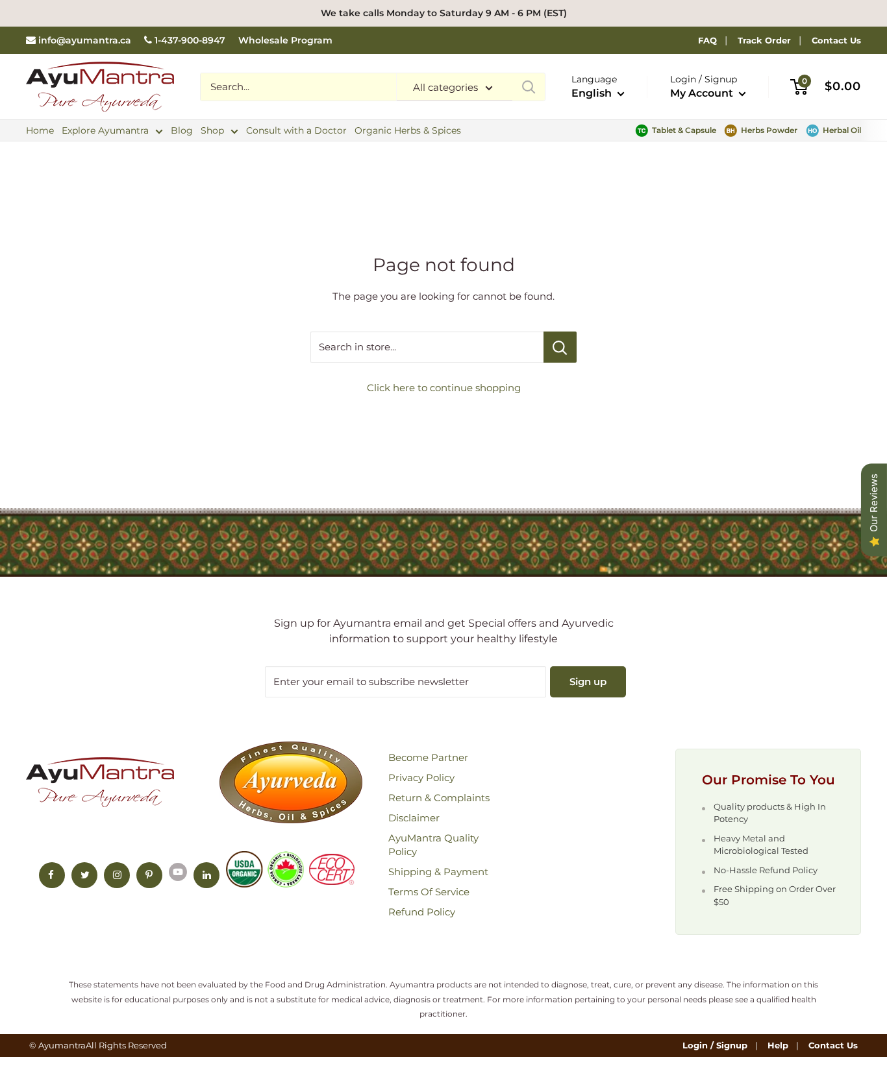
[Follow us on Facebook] (52, 875)
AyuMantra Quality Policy (433, 845)
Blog (182, 130)
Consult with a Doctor (296, 130)
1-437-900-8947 (190, 40)
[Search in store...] (560, 347)
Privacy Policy (421, 777)
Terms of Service (428, 892)
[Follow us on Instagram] (117, 875)
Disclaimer (414, 818)
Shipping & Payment (438, 871)
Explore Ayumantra (105, 130)
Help (778, 1045)
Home (40, 130)
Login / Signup (714, 1045)
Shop (212, 130)
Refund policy (421, 912)
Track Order (764, 40)
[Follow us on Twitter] (84, 875)
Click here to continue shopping (444, 387)
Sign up (587, 681)
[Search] (528, 87)
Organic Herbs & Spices (408, 130)
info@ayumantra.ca (84, 40)
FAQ (707, 40)
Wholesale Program (285, 40)
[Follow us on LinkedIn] (206, 875)
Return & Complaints (439, 797)
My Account (703, 93)
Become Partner (428, 757)
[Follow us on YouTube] (178, 871)
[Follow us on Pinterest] (149, 875)
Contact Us (836, 40)
